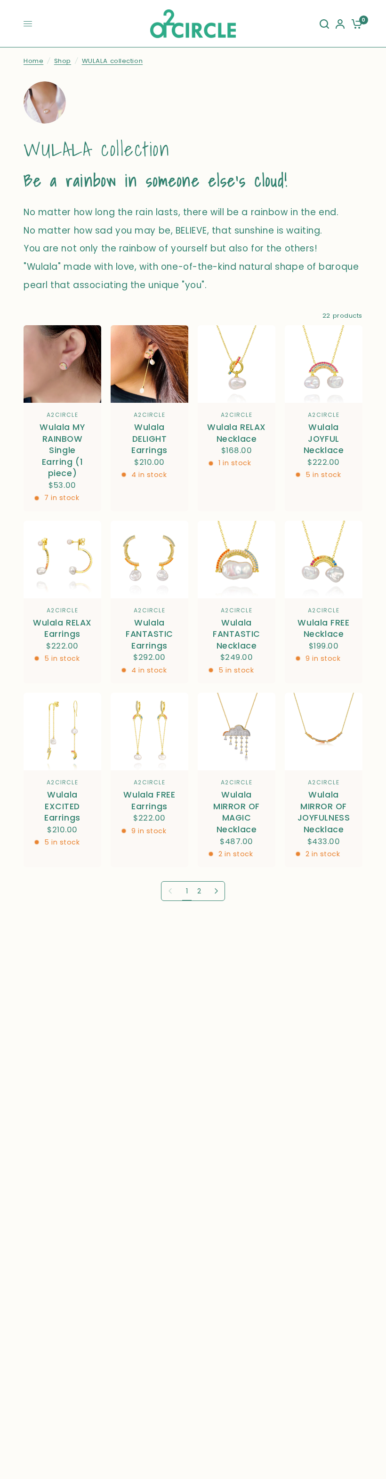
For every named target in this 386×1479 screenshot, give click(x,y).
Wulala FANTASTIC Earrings (149, 634)
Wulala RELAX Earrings (62, 628)
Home (33, 60)
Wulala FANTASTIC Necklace (236, 634)
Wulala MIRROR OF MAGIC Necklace (236, 812)
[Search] (324, 23)
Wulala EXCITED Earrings (62, 806)
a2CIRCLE (62, 415)
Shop (62, 60)
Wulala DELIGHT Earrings (149, 439)
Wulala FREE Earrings (149, 800)
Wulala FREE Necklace (323, 628)
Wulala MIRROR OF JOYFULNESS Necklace (324, 812)
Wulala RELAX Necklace (236, 433)
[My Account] (340, 23)
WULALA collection (112, 60)
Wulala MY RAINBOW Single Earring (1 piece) (62, 450)
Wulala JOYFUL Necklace (324, 439)
